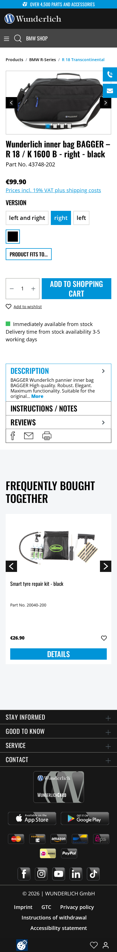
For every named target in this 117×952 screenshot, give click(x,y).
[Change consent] (22, 945)
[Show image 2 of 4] (55, 126)
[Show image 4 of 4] (69, 126)
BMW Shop (37, 38)
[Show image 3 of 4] (62, 126)
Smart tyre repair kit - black (36, 584)
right (61, 218)
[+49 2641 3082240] (110, 74)
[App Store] (32, 818)
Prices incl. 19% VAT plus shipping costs (53, 190)
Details (58, 653)
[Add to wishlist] (104, 638)
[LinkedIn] (76, 873)
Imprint (23, 907)
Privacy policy (77, 907)
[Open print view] (46, 436)
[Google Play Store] (85, 818)
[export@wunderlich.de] (110, 91)
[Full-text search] (18, 38)
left (81, 218)
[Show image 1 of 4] (47, 126)
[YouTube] (58, 873)
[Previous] (11, 102)
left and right (27, 218)
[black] (13, 237)
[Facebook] (24, 873)
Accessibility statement (58, 928)
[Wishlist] (94, 945)
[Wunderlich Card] (58, 787)
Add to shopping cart (76, 288)
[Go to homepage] (33, 18)
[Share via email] (28, 436)
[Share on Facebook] (13, 436)
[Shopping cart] (113, 38)
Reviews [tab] (23, 422)
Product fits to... (29, 254)
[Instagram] (41, 873)
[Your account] (105, 945)
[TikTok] (93, 873)
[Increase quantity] (33, 288)
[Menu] (6, 38)
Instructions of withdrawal (54, 917)
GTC (46, 907)
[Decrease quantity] (12, 288)
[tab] (58, 382)
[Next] (105, 102)
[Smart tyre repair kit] (58, 546)
